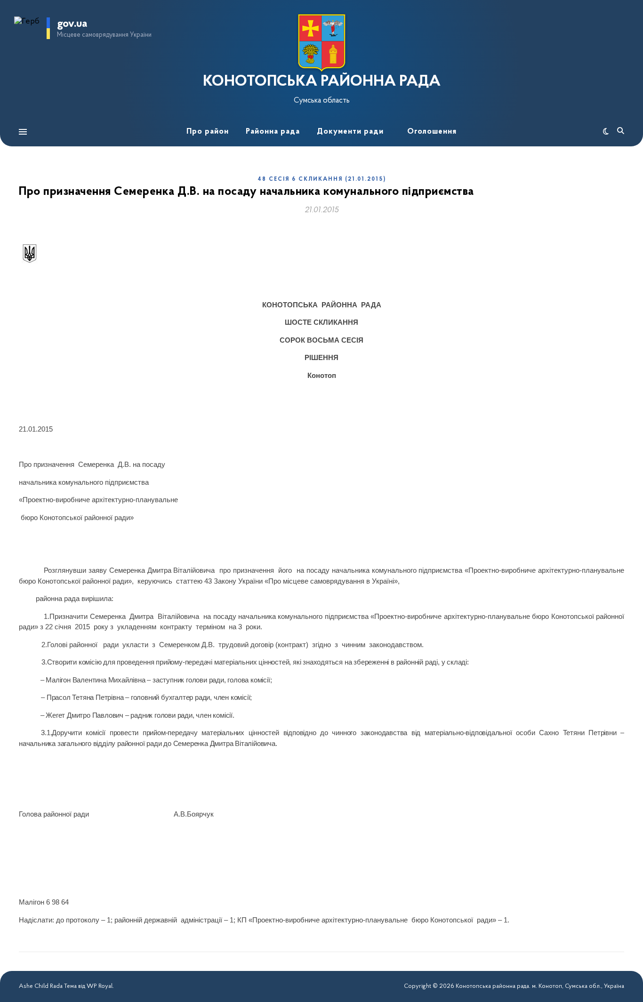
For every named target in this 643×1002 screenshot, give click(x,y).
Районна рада (273, 132)
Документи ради (350, 132)
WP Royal (100, 986)
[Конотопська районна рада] (321, 43)
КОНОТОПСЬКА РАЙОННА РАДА (322, 81)
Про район (207, 132)
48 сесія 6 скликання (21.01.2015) (321, 179)
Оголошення (432, 132)
